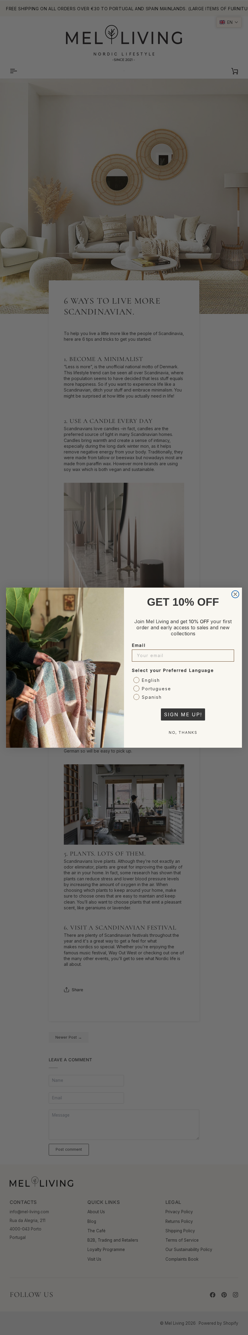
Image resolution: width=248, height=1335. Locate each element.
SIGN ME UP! (183, 714)
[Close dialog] (235, 594)
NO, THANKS (183, 732)
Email (139, 645)
